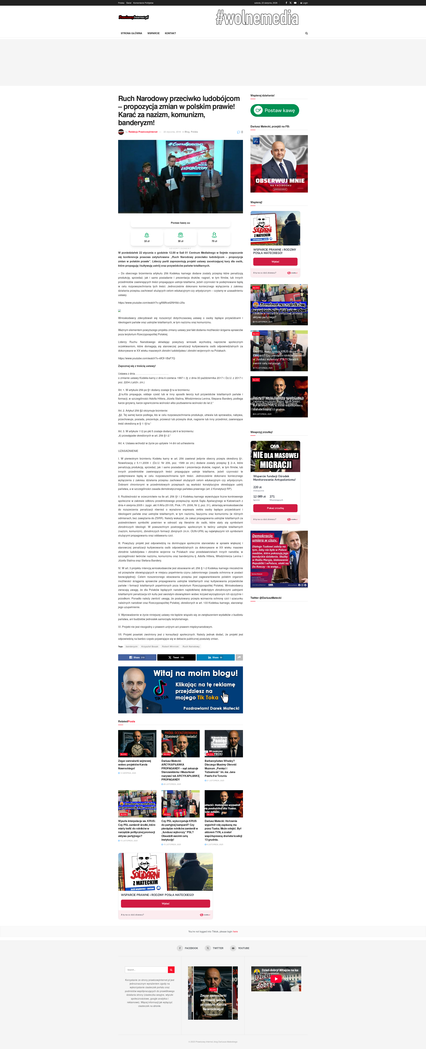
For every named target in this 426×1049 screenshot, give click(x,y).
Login (305, 2)
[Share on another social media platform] (239, 657)
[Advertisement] (213, 62)
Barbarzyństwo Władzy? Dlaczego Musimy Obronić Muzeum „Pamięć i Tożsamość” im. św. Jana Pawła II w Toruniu (221, 768)
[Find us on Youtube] (295, 3)
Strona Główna (131, 33)
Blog (187, 131)
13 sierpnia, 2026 (128, 773)
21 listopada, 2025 (215, 780)
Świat (128, 2)
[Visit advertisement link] (258, 17)
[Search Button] (306, 33)
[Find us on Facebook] (286, 3)
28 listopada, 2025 (172, 784)
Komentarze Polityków (143, 2)
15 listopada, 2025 (129, 840)
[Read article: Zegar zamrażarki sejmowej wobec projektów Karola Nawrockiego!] (137, 743)
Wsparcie (153, 33)
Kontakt (170, 33)
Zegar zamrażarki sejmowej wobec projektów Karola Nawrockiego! (134, 764)
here (235, 931)
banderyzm (132, 646)
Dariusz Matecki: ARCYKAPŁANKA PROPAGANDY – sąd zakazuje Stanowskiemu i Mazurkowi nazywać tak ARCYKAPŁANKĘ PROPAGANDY (180, 770)
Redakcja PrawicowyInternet (142, 131)
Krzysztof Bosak (149, 646)
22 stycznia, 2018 (172, 131)
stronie (156, 1006)
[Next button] (235, 993)
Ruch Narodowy (191, 646)
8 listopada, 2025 (214, 844)
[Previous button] (190, 993)
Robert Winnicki (170, 646)
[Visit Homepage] (134, 17)
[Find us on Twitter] (290, 3)
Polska (121, 2)
